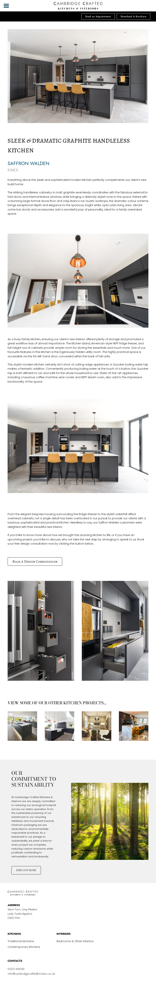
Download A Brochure (133, 16)
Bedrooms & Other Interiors (75, 941)
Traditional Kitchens (21, 941)
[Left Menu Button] (6, 6)
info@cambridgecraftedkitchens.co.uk (31, 973)
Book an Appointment (98, 16)
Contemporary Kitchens (24, 947)
